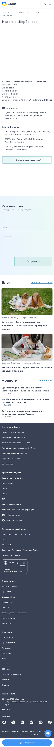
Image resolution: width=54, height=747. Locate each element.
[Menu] (49, 3)
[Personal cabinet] (44, 3)
